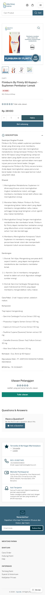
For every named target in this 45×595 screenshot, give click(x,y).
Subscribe (36, 528)
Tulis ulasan (22, 394)
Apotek (18, 592)
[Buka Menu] (40, 5)
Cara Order (6, 552)
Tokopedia (16, 448)
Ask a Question (16, 425)
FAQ (3, 559)
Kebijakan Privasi (9, 577)
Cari (39, 13)
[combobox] (22, 12)
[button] (7, 104)
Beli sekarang (22, 124)
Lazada (15, 451)
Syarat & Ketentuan (10, 574)
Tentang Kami (7, 571)
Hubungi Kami (7, 556)
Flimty (4, 78)
